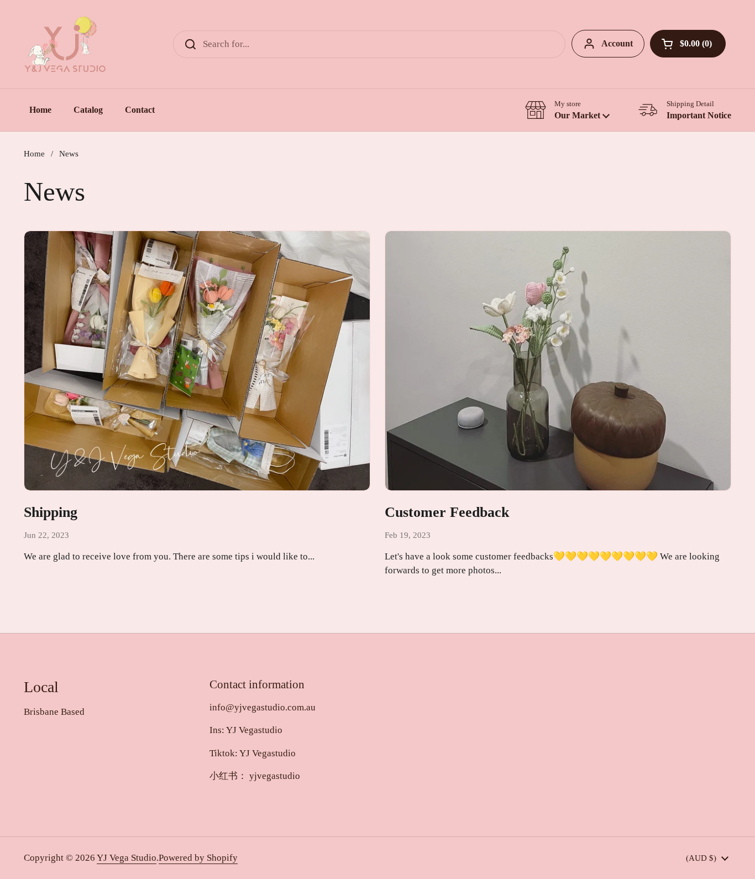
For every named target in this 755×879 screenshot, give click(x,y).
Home (34, 153)
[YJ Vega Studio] (65, 44)
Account (617, 43)
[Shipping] (197, 361)
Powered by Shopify (198, 857)
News (68, 153)
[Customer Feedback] (558, 361)
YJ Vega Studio (126, 857)
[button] (688, 43)
